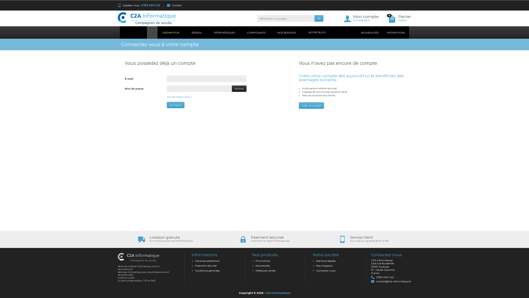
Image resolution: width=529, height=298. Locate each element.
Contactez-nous (325, 270)
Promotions (263, 260)
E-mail (129, 78)
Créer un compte (311, 105)
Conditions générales (207, 270)
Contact (177, 5)
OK (319, 18)
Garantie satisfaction (207, 260)
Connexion (361, 20)
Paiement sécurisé (206, 265)
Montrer (239, 88)
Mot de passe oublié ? (179, 96)
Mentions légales (326, 260)
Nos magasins (324, 265)
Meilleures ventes (265, 270)
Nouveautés (263, 265)
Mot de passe (134, 88)
